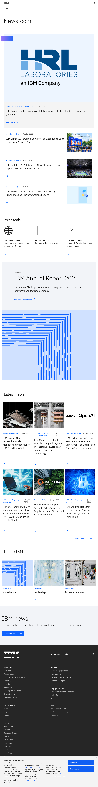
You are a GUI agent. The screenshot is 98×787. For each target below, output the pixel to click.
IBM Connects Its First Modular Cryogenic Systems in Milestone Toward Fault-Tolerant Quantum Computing (49, 446)
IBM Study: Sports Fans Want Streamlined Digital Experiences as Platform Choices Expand (32, 193)
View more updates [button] (78, 538)
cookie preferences (32, 767)
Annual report (9, 592)
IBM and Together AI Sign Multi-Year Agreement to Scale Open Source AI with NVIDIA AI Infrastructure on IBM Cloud (17, 513)
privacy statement (32, 780)
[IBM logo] (6, 3)
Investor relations (74, 592)
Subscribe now (10, 633)
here (59, 774)
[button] (96, 757)
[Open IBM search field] (94, 3)
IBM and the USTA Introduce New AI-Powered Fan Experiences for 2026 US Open (33, 166)
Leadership (40, 592)
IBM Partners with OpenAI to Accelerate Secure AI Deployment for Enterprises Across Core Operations (80, 443)
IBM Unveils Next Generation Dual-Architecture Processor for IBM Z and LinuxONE (16, 443)
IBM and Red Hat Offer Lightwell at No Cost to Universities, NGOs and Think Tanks (77, 511)
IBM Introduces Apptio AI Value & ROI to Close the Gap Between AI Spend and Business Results (49, 509)
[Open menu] (7, 9)
